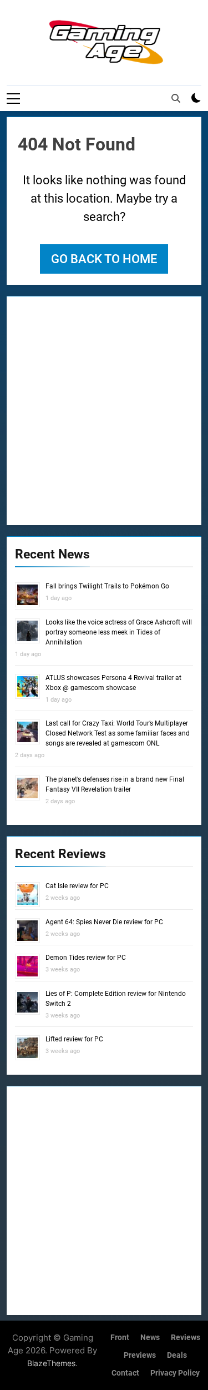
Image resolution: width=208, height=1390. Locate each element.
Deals (177, 1355)
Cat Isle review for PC (77, 886)
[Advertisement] (104, 409)
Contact (125, 1373)
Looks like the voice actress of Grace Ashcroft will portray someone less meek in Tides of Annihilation (118, 632)
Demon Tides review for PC (85, 957)
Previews (140, 1355)
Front (119, 1337)
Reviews (185, 1337)
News (150, 1337)
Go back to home (104, 259)
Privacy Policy (175, 1373)
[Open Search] (175, 98)
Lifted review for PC (74, 1039)
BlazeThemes (51, 1363)
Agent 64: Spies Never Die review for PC (104, 922)
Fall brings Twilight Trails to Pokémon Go (107, 586)
